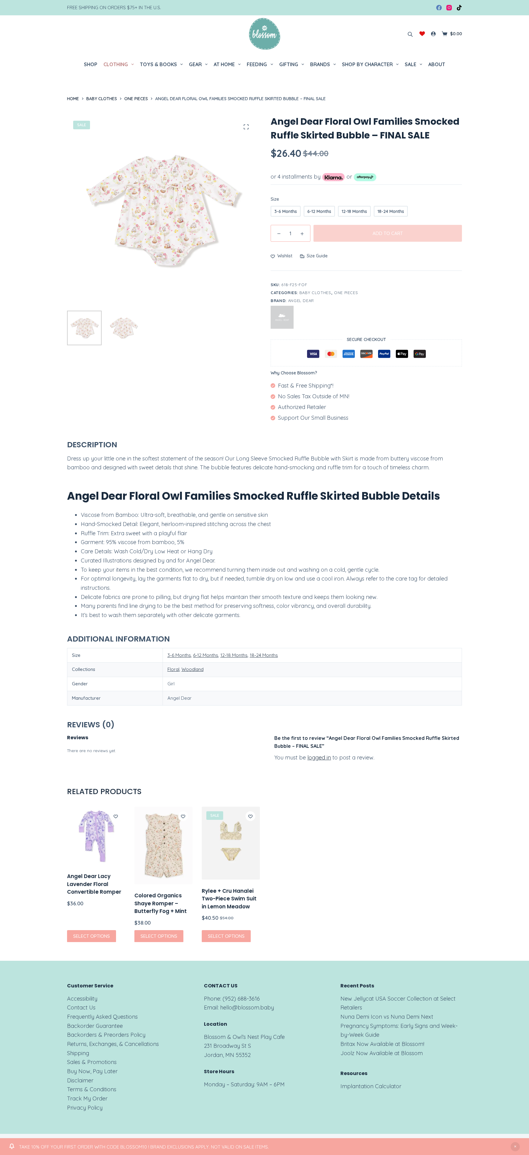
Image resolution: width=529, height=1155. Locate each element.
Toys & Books (158, 64)
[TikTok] (459, 7)
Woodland (193, 669)
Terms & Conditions (91, 1089)
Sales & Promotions (92, 1062)
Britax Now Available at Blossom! (382, 1043)
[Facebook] (439, 7)
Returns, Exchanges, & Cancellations (113, 1043)
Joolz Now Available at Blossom (381, 1053)
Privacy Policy (85, 1107)
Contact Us (81, 1007)
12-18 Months (234, 655)
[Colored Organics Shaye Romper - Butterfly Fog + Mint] (163, 845)
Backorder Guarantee (95, 1025)
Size (275, 199)
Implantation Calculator (370, 1086)
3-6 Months (179, 655)
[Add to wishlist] (116, 816)
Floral (173, 669)
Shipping (78, 1053)
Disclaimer (80, 1080)
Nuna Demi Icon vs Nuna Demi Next (386, 1016)
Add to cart (388, 233)
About (436, 64)
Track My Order (87, 1098)
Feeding (257, 64)
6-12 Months (205, 655)
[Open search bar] (410, 33)
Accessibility (82, 998)
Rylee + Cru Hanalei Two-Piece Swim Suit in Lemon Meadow (229, 898)
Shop (90, 64)
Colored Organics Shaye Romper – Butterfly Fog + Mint (160, 903)
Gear (195, 64)
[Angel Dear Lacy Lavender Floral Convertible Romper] (96, 836)
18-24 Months (264, 655)
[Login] (433, 34)
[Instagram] (449, 7)
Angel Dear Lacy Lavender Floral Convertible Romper (94, 884)
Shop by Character (367, 64)
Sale (410, 64)
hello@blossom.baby (247, 1007)
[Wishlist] (422, 33)
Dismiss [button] (515, 1146)
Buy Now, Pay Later (92, 1071)
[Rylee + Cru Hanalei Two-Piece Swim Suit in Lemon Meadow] (231, 843)
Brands (320, 64)
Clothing (115, 64)
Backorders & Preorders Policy (106, 1034)
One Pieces (346, 292)
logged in (319, 757)
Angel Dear (301, 300)
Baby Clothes (315, 292)
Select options (91, 936)
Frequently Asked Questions (102, 1016)
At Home (224, 64)
